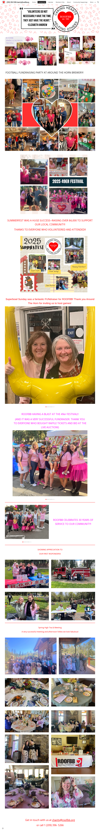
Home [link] (34, 2)
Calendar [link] (50, 2)
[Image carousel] (50, 356)
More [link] (91, 2)
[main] (50, 72)
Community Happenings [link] (80, 2)
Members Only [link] (60, 2)
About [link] (69, 2)
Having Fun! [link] (41, 2)
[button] (98, 2)
